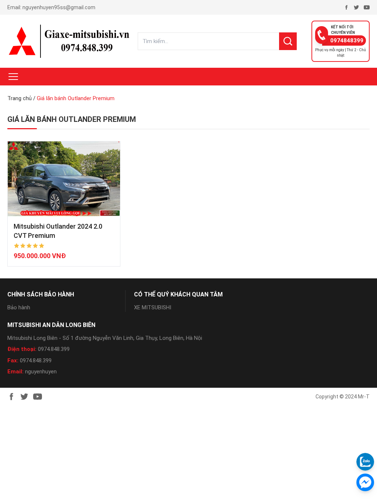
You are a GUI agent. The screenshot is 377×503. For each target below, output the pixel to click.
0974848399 (346, 40)
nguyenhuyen (41, 371)
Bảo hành (18, 307)
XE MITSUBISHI (152, 307)
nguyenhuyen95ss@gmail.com (58, 7)
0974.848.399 (54, 349)
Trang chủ (19, 98)
